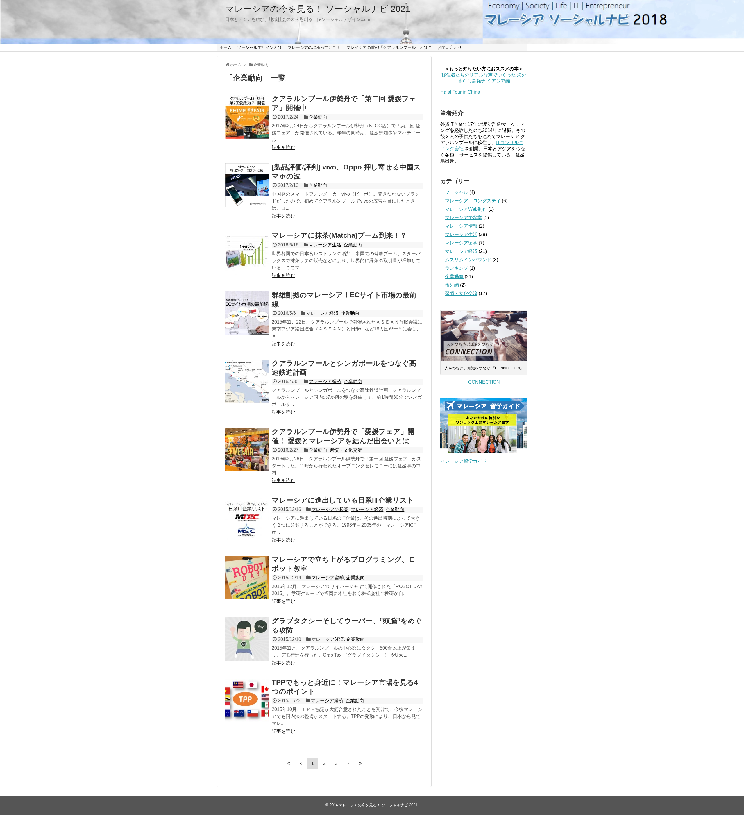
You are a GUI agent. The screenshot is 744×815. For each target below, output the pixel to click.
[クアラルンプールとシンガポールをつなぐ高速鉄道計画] (247, 381)
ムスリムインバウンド (468, 259)
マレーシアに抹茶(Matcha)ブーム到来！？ (339, 235)
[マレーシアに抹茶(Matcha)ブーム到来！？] (247, 253)
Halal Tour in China (460, 92)
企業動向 (318, 117)
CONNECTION (484, 382)
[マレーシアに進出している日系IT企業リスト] (247, 518)
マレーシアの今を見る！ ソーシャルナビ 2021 (317, 9)
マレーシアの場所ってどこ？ (314, 47)
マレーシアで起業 (329, 509)
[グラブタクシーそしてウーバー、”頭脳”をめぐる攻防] (247, 639)
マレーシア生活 (325, 244)
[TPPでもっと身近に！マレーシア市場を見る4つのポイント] (247, 700)
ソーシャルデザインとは (259, 47)
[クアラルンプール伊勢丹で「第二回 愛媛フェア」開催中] (247, 117)
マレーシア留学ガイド (463, 461)
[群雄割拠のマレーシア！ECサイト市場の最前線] (247, 313)
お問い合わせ (449, 47)
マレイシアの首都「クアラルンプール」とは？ (389, 47)
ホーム (225, 47)
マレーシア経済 (322, 313)
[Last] (360, 763)
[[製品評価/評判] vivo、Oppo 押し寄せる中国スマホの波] (247, 185)
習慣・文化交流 (346, 450)
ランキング (456, 268)
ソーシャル (456, 192)
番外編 (452, 285)
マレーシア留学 (327, 577)
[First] (288, 763)
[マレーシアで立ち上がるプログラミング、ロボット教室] (247, 577)
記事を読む (283, 147)
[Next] (348, 763)
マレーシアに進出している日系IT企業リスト (343, 500)
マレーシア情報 (461, 226)
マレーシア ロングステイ (473, 200)
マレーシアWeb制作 (466, 209)
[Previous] (300, 763)
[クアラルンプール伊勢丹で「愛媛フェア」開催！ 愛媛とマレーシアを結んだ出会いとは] (247, 449)
